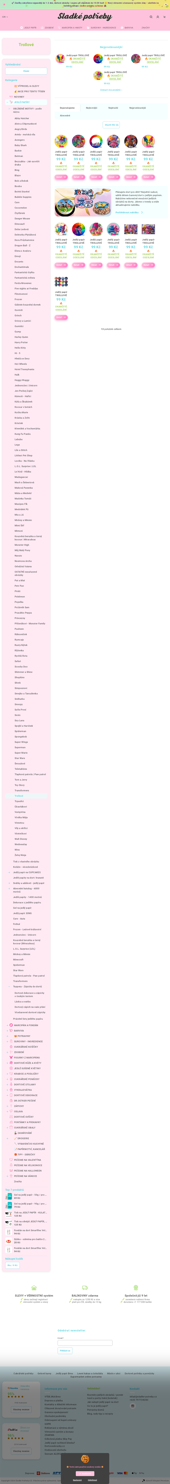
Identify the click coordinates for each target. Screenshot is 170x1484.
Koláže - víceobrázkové (25, 867)
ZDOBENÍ (19, 1052)
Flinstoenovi (21, 294)
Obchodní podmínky (55, 1416)
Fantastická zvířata (25, 277)
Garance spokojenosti (56, 1412)
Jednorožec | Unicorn (26, 385)
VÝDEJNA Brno (53, 1396)
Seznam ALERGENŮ (55, 1453)
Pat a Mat (20, 580)
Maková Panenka (24, 487)
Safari (18, 661)
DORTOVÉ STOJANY (25, 1084)
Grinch (18, 315)
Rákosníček (21, 634)
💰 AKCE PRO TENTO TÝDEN (29, 91)
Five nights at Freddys (26, 288)
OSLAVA (18, 1111)
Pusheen (19, 629)
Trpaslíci (19, 801)
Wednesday (21, 844)
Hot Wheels (21, 364)
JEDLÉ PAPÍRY (22, 102)
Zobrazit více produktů (110, 90)
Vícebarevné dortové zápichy (30, 1012)
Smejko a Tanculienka (26, 693)
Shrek (18, 682)
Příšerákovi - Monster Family (30, 623)
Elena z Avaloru (23, 250)
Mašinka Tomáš (23, 498)
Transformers (22, 790)
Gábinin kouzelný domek (28, 304)
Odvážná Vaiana (23, 566)
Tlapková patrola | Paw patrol (30, 774)
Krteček (19, 423)
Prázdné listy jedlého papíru (28, 1018)
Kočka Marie (21, 412)
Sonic (18, 715)
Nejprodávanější (137, 108)
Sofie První (20, 709)
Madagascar (21, 477)
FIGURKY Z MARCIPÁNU (27, 1057)
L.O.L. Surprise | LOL (25, 466)
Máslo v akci (113, 1373)
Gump (18, 331)
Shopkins (19, 677)
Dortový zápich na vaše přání (30, 1007)
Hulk (17, 374)
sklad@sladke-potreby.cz (143, 1396)
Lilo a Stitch (21, 450)
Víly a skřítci (21, 828)
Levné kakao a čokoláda (90, 1373)
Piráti (17, 591)
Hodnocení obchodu (55, 1450)
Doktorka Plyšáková (25, 234)
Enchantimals (22, 267)
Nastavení (77, 1480)
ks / (12, 1265)
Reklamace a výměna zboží (59, 1428)
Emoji (18, 256)
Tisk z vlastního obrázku (26, 861)
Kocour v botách (23, 407)
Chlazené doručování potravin (60, 1408)
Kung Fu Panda (23, 434)
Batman (19, 156)
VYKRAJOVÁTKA (23, 1090)
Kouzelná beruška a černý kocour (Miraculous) (26, 942)
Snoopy (19, 704)
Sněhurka (19, 699)
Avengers (20, 140)
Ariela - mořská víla (25, 134)
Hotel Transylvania (24, 369)
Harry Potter (21, 342)
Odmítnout (92, 1480)
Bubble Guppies (23, 197)
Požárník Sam (22, 607)
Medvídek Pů (21, 509)
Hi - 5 (17, 353)
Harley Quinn (21, 337)
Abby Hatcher (22, 118)
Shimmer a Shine (23, 672)
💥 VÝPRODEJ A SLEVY (26, 86)
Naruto (18, 555)
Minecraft (18, 959)
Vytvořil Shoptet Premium (157, 1481)
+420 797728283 (139, 1400)
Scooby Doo (21, 666)
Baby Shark (21, 145)
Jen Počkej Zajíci (24, 391)
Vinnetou (19, 822)
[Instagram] (133, 1406)
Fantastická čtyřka (24, 272)
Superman (20, 747)
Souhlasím (86, 1474)
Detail (59, 177)
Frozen (18, 299)
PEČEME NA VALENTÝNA (27, 1160)
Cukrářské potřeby (23, 1373)
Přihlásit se (65, 1350)
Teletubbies (21, 769)
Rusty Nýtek (21, 645)
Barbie (18, 150)
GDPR (48, 1424)
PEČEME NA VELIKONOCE (28, 1165)
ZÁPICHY (19, 1106)
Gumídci (19, 326)
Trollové (19, 796)
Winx (17, 849)
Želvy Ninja (20, 855)
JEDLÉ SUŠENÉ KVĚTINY (27, 1068)
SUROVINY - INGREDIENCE (28, 1041)
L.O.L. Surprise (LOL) (24, 948)
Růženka (19, 650)
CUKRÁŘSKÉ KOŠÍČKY (26, 1046)
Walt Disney (21, 839)
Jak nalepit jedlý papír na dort (103, 1402)
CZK (4, 17)
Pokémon (20, 596)
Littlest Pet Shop (24, 455)
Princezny (20, 618)
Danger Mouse (22, 218)
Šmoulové (20, 763)
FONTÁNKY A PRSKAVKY (27, 1122)
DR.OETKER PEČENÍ (25, 1100)
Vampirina (20, 812)
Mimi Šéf (19, 525)
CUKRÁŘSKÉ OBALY (24, 1127)
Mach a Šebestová (24, 482)
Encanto (19, 261)
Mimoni (19, 531)
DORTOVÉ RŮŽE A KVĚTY (27, 1063)
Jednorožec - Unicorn (24, 934)
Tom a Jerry (21, 779)
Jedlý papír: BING (22, 913)
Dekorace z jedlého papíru (27, 902)
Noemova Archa (23, 561)
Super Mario (21, 752)
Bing (17, 170)
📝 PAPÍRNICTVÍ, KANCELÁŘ (29, 1149)
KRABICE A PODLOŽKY (26, 1073)
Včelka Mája (21, 817)
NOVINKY (19, 96)
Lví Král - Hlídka (23, 471)
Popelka (19, 602)
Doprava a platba (54, 1400)
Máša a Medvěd (23, 493)
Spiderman (20, 731)
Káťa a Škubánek (23, 401)
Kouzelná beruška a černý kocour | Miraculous (28, 538)
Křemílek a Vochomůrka (27, 428)
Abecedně (65, 115)
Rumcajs (19, 639)
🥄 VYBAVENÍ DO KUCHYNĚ (29, 1143)
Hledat (26, 71)
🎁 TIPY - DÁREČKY (24, 1154)
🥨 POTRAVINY (22, 1036)
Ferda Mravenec (23, 283)
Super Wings (21, 742)
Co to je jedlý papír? (97, 1406)
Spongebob (21, 736)
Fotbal (16, 924)
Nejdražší (113, 108)
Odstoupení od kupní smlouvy (60, 1420)
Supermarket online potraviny (86, 1376)
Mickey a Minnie (23, 520)
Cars (17, 202)
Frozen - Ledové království (27, 929)
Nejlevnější (91, 108)
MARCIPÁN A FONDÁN (26, 1025)
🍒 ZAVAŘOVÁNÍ (23, 1133)
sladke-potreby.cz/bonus (91, 6)
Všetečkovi (20, 833)
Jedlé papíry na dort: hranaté (28, 877)
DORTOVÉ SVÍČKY (24, 1116)
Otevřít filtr (110, 125)
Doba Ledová (21, 229)
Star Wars (20, 758)
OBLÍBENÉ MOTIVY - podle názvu (27, 110)
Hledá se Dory (22, 358)
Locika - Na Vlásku (24, 461)
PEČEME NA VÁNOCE (25, 1176)
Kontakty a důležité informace (61, 1404)
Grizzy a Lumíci (23, 321)
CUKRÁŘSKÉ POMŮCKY (27, 1079)
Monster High (22, 545)
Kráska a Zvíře (22, 417)
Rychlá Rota (21, 655)
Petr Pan (19, 585)
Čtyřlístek (20, 213)
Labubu (18, 439)
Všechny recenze (21, 1409)
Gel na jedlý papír (22, 908)
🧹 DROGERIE (21, 1138)
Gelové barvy (44, 1373)
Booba (18, 186)
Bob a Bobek (21, 180)
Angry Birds (21, 129)
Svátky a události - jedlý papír (28, 883)
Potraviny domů (95, 1409)
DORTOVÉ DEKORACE (25, 1095)
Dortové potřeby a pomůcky (139, 1373)
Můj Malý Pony (22, 550)
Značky (18, 1181)
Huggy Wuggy (22, 380)
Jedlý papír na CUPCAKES (27, 872)
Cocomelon (21, 207)
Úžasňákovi (21, 806)
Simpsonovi (21, 688)
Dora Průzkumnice (24, 240)
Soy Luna (19, 720)
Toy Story (20, 785)
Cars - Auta (19, 918)
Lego (17, 444)
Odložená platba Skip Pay (58, 1439)
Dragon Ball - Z (22, 245)
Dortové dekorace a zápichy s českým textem (29, 995)
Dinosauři (20, 224)
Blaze (18, 175)
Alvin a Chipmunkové (26, 123)
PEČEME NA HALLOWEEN (28, 1170)
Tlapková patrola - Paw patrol (29, 975)
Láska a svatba (23, 1001)
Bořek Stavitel (22, 191)
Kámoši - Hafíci (23, 396)
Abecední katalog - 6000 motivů (26, 890)
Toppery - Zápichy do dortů (27, 986)
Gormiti (19, 310)
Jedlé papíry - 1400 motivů (27, 897)
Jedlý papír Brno (64, 1373)
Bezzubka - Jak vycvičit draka (27, 163)
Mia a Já (19, 514)
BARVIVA (19, 1030)
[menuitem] (28, 28)
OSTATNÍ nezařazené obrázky (26, 573)
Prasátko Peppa (23, 612)
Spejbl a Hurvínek (24, 725)
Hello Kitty (20, 347)
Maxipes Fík (21, 504)
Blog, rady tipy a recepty (100, 1413)
